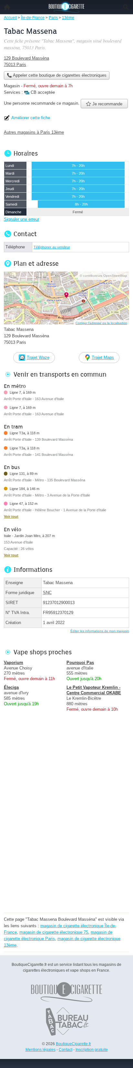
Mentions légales (41, 1049)
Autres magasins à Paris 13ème (34, 132)
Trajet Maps (103, 357)
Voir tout (11, 516)
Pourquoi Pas (80, 662)
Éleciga (11, 687)
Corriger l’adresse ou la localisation (101, 323)
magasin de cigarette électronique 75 (53, 932)
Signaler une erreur (21, 219)
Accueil (7, 7)
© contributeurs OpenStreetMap (103, 275)
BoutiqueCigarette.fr (73, 1044)
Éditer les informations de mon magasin (99, 631)
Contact (65, 1049)
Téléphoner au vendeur (52, 247)
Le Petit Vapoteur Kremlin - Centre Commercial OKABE (93, 690)
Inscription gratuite (92, 1049)
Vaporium (13, 662)
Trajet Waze (38, 357)
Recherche (126, 7)
